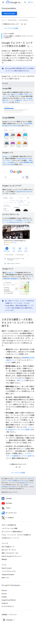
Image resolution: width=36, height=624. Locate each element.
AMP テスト (5, 578)
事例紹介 (4, 559)
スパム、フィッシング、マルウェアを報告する (16, 535)
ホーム (4, 20)
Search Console (9, 13)
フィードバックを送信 (11, 28)
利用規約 (4, 614)
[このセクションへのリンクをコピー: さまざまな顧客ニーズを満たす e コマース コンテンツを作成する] (11, 326)
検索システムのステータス (10, 553)
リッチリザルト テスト (9, 571)
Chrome (4, 593)
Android (4, 590)
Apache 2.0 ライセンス (26, 482)
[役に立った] (22, 24)
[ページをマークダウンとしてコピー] (28, 46)
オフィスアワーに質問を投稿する (12, 531)
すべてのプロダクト (8, 606)
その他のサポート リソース (10, 538)
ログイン (31, 2)
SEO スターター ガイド (9, 550)
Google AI (5, 603)
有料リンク (21, 380)
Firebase (4, 597)
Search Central (20, 2)
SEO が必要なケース (8, 547)
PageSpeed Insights (8, 574)
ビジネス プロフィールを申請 (11, 220)
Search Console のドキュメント (12, 556)
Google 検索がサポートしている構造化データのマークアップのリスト (17, 100)
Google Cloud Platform (9, 600)
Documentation (9, 8)
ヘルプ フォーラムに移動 (9, 528)
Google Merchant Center (23, 191)
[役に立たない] (25, 24)
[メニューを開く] (3, 2)
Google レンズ (6, 156)
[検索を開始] (25, 2)
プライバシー (13, 614)
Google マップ (11, 272)
